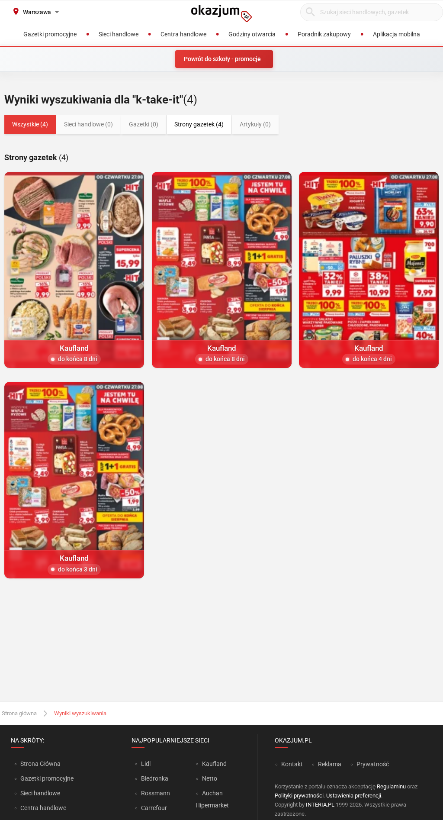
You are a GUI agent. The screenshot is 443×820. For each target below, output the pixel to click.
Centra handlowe (43, 807)
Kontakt (292, 764)
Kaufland (214, 763)
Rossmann (155, 793)
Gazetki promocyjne (47, 778)
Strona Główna (40, 763)
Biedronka (154, 778)
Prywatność (372, 764)
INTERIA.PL (320, 804)
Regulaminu (391, 786)
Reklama (329, 764)
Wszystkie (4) (30, 124)
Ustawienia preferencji (353, 795)
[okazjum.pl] (221, 13)
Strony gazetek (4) (199, 124)
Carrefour (154, 807)
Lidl (146, 763)
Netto (209, 778)
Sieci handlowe (40, 793)
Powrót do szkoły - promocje (222, 58)
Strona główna (19, 713)
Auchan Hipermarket (212, 799)
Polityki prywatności (299, 795)
